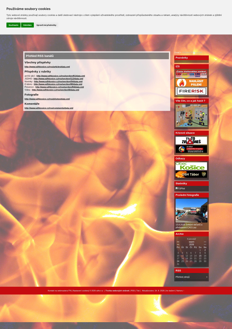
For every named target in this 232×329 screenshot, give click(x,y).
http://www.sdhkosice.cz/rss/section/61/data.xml (61, 76)
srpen (191, 242)
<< (178, 242)
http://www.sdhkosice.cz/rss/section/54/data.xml (58, 81)
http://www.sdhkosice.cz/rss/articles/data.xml (47, 67)
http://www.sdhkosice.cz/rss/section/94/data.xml (59, 87)
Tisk (138, 291)
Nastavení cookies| (81, 291)
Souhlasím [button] (13, 25)
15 (200, 256)
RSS (133, 291)
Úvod (176, 52)
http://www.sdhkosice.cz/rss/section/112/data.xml (58, 79)
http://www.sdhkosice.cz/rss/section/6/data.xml (55, 90)
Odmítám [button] (27, 25)
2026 (191, 244)
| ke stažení (170, 291)
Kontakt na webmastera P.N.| (60, 291)
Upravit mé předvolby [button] (46, 25)
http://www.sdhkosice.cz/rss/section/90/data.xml (58, 84)
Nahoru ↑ (180, 291)
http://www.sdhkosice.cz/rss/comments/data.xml (49, 108)
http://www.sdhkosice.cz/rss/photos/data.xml (47, 99)
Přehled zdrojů (183, 277)
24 (178, 261)
